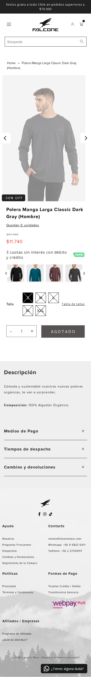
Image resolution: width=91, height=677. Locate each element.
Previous (5, 138)
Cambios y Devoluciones (18, 557)
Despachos (9, 551)
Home (11, 63)
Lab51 (76, 657)
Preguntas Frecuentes (16, 545)
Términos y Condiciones (17, 592)
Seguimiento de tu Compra (19, 563)
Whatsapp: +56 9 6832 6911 (67, 545)
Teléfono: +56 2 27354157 (65, 551)
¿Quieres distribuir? (15, 640)
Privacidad (9, 586)
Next (85, 138)
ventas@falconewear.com (64, 539)
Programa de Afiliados (17, 634)
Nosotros (8, 539)
